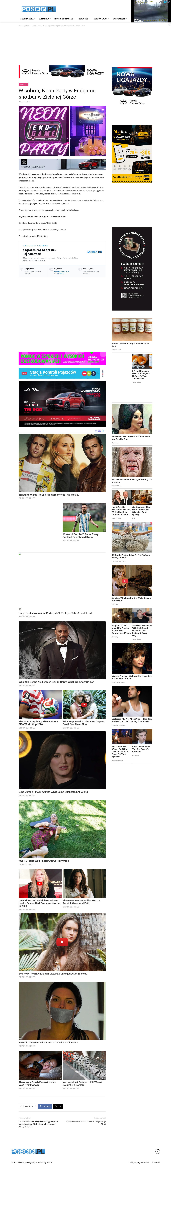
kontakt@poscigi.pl (61, 271)
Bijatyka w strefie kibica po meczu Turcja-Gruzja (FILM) (86, 1183)
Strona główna (24, 26)
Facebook (60, 273)
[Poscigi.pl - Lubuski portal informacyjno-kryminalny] (39, 9)
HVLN (49, 1223)
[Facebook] (157, 1212)
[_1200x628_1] (62, 404)
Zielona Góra (36, 26)
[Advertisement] (85, 45)
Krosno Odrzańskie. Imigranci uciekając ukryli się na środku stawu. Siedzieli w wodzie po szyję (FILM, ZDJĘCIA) (38, 1184)
